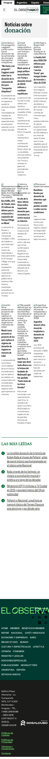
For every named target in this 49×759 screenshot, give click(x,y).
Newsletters (29, 665)
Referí (5, 632)
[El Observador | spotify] (46, 617)
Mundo (24, 642)
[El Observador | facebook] (35, 612)
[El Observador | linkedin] (39, 617)
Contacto (6, 753)
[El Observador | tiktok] (33, 617)
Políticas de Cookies (7, 734)
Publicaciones (10, 665)
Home (4, 628)
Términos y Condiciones (7, 747)
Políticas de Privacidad (7, 740)
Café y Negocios (35, 632)
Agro (33, 637)
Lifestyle (38, 646)
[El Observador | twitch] (46, 622)
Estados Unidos (10, 674)
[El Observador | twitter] (29, 612)
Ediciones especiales (13, 660)
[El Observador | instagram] (40, 612)
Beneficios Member (33, 628)
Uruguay (8, 2)
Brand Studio (9, 642)
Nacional (17, 632)
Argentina (7, 669)
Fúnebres (18, 651)
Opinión (6, 651)
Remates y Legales (12, 656)
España (21, 669)
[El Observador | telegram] (39, 622)
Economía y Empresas (14, 637)
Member (15, 628)
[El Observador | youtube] (46, 612)
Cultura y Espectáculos (16, 646)
